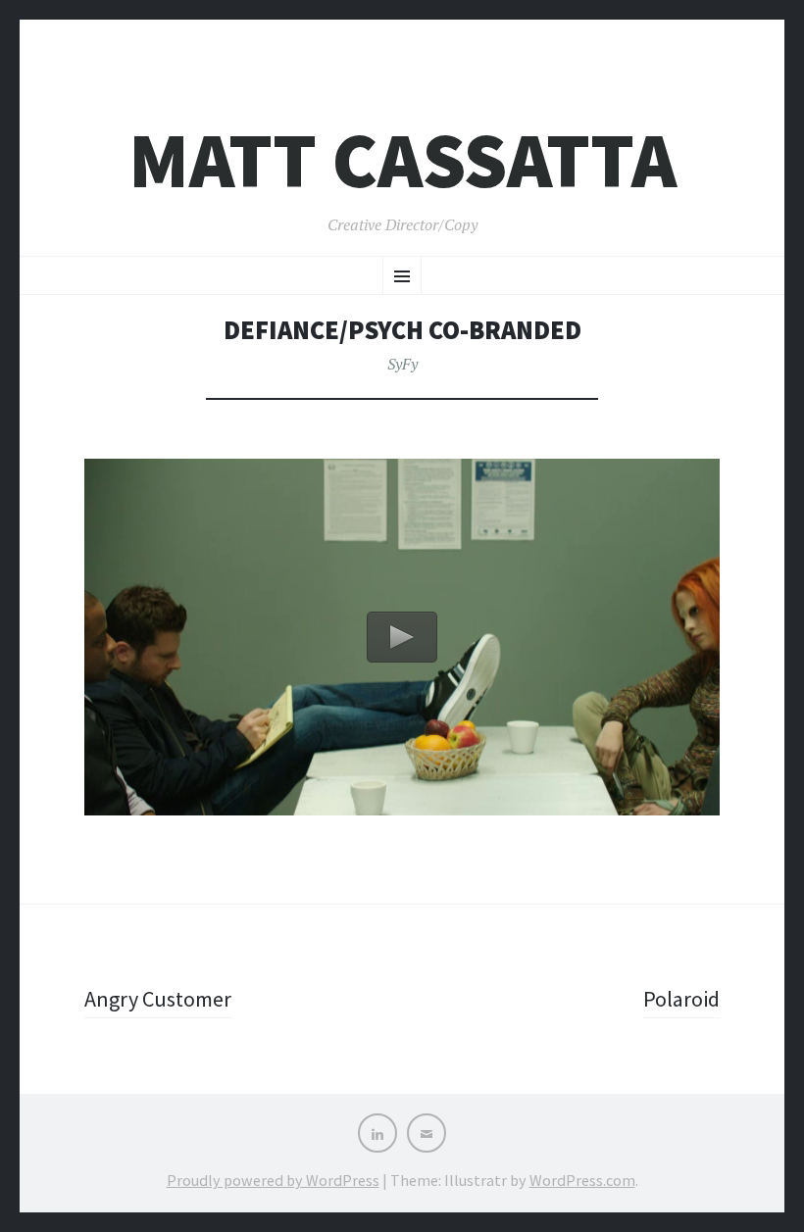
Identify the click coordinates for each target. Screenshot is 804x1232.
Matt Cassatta (402, 160)
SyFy (402, 363)
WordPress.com (582, 1180)
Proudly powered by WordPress (273, 1180)
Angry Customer (157, 998)
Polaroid (681, 998)
